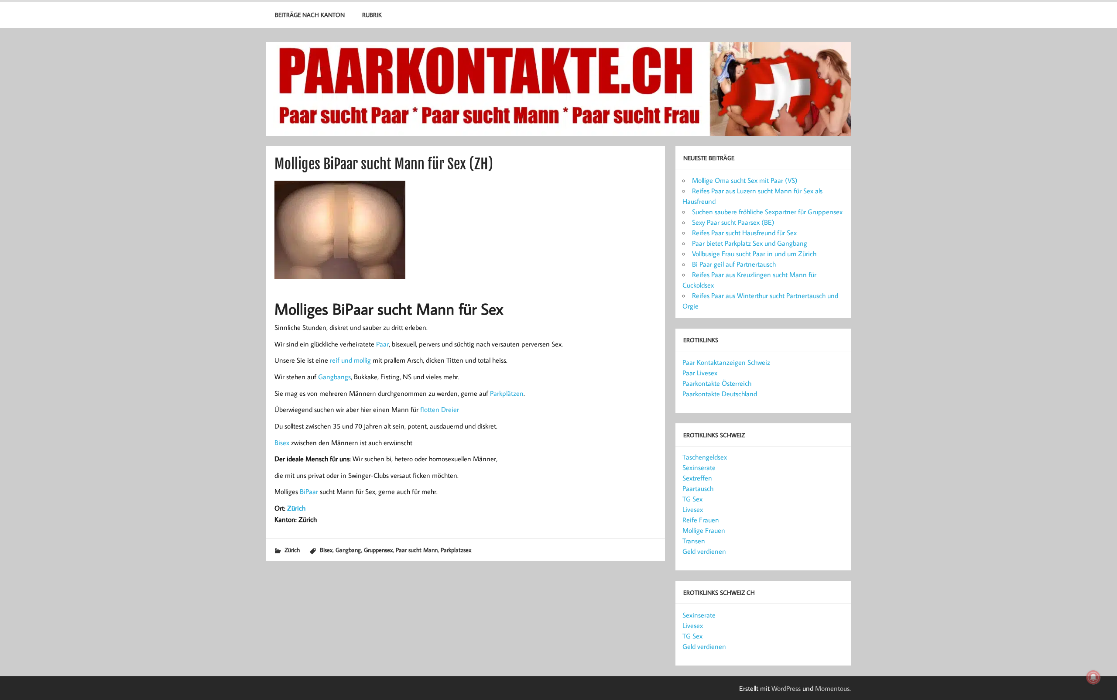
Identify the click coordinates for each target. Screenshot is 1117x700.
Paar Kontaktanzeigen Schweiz (726, 362)
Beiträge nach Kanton (310, 14)
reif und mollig (350, 360)
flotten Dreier (439, 409)
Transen (693, 540)
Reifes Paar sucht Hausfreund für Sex (744, 232)
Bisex (281, 442)
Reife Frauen (700, 519)
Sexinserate (699, 467)
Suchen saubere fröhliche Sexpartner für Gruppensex (767, 211)
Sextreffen (697, 478)
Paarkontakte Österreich (716, 383)
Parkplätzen (507, 393)
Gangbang (348, 550)
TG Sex (692, 498)
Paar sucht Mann (417, 550)
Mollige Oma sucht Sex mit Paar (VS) (745, 180)
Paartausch (697, 488)
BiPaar (309, 491)
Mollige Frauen (703, 530)
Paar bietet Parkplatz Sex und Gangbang (749, 243)
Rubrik (372, 14)
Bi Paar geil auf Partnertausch (734, 264)
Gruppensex (378, 550)
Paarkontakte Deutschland (719, 393)
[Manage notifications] (1093, 677)
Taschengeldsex (704, 457)
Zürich (296, 508)
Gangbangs (334, 376)
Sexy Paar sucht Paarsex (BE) (733, 222)
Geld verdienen (704, 551)
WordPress (786, 688)
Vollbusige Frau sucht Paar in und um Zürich (754, 253)
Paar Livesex (699, 372)
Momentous (832, 688)
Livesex (692, 509)
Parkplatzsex (456, 550)
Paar (382, 344)
